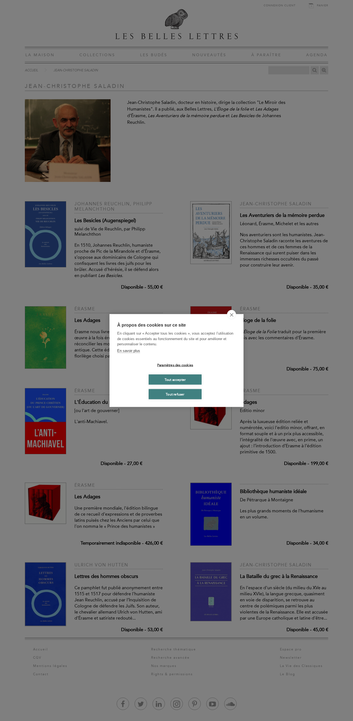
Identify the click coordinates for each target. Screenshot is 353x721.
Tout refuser (175, 394)
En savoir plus (128, 350)
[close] (231, 314)
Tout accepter (175, 379)
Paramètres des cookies (175, 365)
